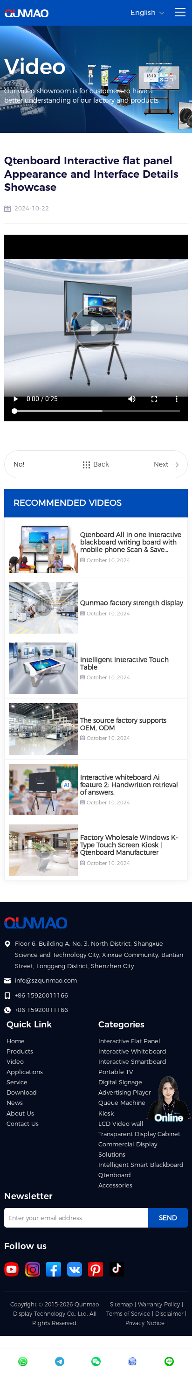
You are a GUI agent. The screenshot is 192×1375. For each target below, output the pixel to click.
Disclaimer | (170, 1313)
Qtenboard (114, 1175)
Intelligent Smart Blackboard (141, 1164)
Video (15, 1061)
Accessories (115, 1185)
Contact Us (23, 1123)
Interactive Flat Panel (129, 1041)
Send (168, 1217)
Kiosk (106, 1113)
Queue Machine (121, 1102)
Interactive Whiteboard (132, 1051)
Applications (25, 1071)
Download (22, 1092)
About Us (20, 1113)
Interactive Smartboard (132, 1061)
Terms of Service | (130, 1313)
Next (161, 464)
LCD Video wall (121, 1123)
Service (17, 1082)
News (15, 1102)
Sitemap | (123, 1304)
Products (20, 1051)
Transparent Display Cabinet (139, 1134)
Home (16, 1041)
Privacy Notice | (146, 1322)
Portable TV (115, 1071)
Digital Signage (120, 1082)
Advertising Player (124, 1092)
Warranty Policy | (160, 1304)
